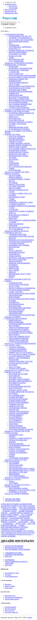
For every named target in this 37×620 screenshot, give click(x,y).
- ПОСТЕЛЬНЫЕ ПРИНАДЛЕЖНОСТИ (16, 515)
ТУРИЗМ (12, 454)
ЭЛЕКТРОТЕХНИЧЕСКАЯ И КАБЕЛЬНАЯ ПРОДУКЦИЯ (19, 328)
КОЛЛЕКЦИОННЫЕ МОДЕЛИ (20, 386)
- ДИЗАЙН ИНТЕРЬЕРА (26, 509)
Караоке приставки (15, 56)
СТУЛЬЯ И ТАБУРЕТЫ (17, 204)
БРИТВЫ (12, 275)
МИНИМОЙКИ (14, 474)
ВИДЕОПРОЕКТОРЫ (16, 59)
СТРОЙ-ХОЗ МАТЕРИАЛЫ (18, 342)
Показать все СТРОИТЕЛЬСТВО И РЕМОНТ (20, 343)
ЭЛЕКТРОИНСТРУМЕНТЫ (18, 340)
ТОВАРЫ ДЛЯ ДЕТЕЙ (13, 372)
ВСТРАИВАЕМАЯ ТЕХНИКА (19, 129)
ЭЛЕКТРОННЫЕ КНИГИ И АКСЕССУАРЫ (18, 83)
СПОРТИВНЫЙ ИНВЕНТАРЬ (19, 445)
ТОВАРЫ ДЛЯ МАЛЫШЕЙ (18, 413)
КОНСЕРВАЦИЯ (15, 170)
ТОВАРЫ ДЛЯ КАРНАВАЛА (19, 411)
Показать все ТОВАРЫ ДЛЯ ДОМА (17, 172)
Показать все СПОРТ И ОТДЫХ (16, 460)
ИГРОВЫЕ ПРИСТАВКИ (17, 90)
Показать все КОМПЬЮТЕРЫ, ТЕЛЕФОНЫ (20, 109)
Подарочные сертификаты (13, 597)
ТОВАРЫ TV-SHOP (15, 141)
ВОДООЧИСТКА (15, 118)
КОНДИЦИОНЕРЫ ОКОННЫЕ (20, 308)
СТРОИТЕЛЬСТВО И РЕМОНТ (16, 318)
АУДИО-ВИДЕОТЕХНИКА (14, 34)
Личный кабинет (10, 607)
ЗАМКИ (11, 168)
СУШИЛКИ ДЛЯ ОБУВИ (17, 234)
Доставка (8, 575)
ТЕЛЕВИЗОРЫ (14, 45)
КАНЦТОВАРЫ (14, 385)
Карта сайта (9, 588)
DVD (10, 43)
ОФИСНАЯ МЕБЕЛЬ (16, 224)
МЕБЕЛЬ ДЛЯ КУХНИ (17, 184)
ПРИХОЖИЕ (13, 225)
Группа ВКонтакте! (11, 576)
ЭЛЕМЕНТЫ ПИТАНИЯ (17, 427)
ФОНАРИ (12, 442)
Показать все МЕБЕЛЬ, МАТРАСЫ (17, 231)
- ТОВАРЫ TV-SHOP (8, 511)
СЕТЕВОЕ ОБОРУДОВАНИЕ (19, 108)
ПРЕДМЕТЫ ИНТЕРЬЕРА (14, 548)
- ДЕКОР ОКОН (20, 523)
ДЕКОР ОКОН (14, 165)
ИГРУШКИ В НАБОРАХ (17, 383)
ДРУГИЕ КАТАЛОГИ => (13, 479)
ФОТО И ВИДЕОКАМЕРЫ (18, 102)
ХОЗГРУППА (13, 424)
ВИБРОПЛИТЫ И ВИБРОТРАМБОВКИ (16, 321)
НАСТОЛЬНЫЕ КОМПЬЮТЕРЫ (20, 104)
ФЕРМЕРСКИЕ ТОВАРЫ (17, 150)
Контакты (8, 584)
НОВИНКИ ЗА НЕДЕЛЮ (17, 492)
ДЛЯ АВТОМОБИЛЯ (12, 461)
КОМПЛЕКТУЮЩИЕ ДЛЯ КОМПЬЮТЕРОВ (18, 80)
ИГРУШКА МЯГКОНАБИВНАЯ (20, 381)
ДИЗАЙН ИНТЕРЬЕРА (17, 140)
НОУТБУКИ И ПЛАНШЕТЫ (19, 97)
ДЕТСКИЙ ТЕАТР (15, 377)
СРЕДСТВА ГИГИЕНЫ (17, 136)
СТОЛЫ (11, 192)
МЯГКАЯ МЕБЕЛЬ (15, 177)
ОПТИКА (12, 436)
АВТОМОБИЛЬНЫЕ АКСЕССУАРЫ (21, 470)
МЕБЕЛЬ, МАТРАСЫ (12, 174)
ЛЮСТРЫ (8, 565)
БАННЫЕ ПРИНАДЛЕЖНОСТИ (20, 145)
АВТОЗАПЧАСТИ (15, 467)
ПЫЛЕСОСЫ (13, 116)
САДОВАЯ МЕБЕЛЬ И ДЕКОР (19, 356)
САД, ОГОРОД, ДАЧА (12, 345)
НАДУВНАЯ (13, 393)
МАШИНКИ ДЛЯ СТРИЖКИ (19, 245)
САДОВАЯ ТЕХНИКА (17, 347)
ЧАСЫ (11, 161)
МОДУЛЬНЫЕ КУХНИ (17, 197)
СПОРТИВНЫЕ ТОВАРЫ (18, 408)
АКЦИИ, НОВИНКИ (12, 486)
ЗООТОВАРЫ (13, 159)
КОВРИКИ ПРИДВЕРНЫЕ (14, 554)
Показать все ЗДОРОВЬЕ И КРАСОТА (18, 279)
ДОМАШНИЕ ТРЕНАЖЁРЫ (19, 458)
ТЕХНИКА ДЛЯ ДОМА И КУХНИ (17, 111)
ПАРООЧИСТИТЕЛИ (16, 120)
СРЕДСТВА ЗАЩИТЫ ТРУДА (19, 336)
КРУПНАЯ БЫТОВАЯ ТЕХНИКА (21, 122)
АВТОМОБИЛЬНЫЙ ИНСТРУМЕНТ (22, 468)
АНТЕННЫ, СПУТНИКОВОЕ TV (20, 38)
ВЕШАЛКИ (13, 218)
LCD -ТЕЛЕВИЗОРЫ (16, 61)
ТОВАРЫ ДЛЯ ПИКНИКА (18, 452)
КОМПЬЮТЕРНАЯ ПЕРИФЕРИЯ (20, 91)
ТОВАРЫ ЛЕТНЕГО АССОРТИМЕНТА (16, 419)
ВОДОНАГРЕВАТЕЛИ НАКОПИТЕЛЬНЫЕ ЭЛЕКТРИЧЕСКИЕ (17, 311)
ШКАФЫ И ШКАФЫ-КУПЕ (18, 190)
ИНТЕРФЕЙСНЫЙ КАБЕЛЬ (19, 41)
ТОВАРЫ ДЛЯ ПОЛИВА (17, 368)
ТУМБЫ (11, 199)
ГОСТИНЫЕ (13, 183)
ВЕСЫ (11, 249)
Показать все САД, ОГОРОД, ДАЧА (17, 370)
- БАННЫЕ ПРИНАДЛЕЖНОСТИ (20, 513)
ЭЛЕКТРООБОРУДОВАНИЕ (19, 338)
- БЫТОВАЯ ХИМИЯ (9, 509)
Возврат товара (10, 586)
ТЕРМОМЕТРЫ (14, 254)
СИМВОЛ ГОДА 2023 (16, 406)
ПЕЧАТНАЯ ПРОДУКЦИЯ (18, 399)
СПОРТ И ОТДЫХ (11, 433)
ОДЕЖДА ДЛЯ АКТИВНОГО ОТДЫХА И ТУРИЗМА (19, 450)
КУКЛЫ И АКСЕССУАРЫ (18, 390)
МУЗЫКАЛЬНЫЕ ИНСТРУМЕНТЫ (21, 50)
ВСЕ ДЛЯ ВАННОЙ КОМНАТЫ (20, 166)
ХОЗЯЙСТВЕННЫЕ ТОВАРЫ (19, 143)
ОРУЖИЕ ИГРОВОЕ (16, 397)
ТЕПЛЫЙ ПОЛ (14, 302)
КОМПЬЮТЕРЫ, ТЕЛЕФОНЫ (15, 65)
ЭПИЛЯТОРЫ (14, 267)
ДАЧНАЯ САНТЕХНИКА (18, 349)
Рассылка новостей (11, 612)
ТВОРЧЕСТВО (14, 410)
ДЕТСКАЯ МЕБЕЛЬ (16, 229)
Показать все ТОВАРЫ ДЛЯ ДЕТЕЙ (17, 431)
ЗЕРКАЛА (12, 213)
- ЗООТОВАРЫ (22, 522)
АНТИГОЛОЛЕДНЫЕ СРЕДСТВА (21, 361)
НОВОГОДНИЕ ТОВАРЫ (18, 147)
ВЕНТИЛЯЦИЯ (14, 297)
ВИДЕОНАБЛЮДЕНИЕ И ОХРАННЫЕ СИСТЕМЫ (18, 53)
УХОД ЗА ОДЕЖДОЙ (16, 115)
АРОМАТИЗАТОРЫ (16, 465)
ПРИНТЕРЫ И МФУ (16, 95)
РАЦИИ (11, 456)
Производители (10, 595)
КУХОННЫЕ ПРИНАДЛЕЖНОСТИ (21, 113)
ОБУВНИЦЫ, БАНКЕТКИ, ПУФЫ (21, 202)
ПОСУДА (12, 125)
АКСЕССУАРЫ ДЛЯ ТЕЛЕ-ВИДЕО (21, 40)
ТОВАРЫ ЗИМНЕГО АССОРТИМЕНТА (16, 416)
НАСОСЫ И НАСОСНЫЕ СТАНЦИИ (22, 354)
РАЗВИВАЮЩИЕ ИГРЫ (17, 401)
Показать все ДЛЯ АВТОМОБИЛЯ (17, 477)
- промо (29, 617)
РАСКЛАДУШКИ (15, 175)
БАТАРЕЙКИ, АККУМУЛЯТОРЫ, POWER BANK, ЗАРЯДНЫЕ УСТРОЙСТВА (21, 70)
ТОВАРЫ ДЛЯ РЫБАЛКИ (18, 440)
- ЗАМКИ (20, 525)
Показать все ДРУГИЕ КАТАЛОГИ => (18, 485)
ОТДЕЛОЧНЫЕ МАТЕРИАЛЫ (19, 331)
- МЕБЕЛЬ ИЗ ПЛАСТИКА (16, 519)
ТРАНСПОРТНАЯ (15, 422)
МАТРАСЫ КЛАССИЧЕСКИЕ (19, 227)
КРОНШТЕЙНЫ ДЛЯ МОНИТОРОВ (22, 86)
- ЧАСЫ (31, 522)
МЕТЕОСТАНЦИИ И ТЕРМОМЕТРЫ (22, 288)
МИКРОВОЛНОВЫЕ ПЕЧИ (18, 127)
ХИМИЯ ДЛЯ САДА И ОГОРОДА (21, 352)
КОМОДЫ (12, 200)
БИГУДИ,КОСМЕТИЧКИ (17, 259)
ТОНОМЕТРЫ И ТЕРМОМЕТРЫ (20, 242)
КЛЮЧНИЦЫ (9, 560)
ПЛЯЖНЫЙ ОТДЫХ (16, 435)
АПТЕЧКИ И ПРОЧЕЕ (16, 243)
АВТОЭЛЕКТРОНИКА (17, 476)
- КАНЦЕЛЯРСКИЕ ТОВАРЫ (19, 518)
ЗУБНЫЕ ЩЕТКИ (15, 256)
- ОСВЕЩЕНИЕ (7, 523)
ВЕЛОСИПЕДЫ (14, 376)
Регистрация (13, 6)
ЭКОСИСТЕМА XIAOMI (17, 106)
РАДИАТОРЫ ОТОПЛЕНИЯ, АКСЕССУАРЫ (19, 285)
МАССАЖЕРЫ (14, 270)
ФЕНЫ (11, 277)
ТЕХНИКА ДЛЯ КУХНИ (17, 124)
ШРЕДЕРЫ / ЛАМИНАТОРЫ (19, 99)
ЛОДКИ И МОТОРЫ (16, 443)
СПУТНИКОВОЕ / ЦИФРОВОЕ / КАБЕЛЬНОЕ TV (20, 48)
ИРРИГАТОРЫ (14, 268)
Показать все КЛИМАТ (13, 317)
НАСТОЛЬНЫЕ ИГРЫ (16, 395)
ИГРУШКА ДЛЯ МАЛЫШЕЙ (19, 379)
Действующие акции (12, 599)
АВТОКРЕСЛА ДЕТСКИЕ (18, 472)
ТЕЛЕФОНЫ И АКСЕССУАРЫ (19, 88)
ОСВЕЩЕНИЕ (14, 163)
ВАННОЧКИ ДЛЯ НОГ (17, 252)
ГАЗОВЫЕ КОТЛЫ (15, 283)
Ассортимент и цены (12, 573)
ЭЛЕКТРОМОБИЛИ (16, 426)
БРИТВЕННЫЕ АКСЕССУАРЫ (20, 274)
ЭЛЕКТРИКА (13, 483)
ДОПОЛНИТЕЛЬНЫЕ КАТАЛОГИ (21, 429)
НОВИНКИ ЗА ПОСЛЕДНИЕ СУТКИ (22, 490)
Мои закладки (9, 610)
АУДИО (11, 57)
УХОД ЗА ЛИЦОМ (15, 250)
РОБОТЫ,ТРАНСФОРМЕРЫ (19, 402)
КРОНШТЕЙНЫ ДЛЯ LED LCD (20, 36)
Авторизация (13, 8)
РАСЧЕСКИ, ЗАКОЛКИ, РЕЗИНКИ (21, 258)
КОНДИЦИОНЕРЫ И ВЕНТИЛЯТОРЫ (16, 305)
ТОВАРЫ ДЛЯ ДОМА (12, 134)
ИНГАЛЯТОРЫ (14, 247)
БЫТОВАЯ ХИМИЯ (16, 138)
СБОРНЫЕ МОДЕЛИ (16, 404)
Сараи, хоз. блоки (15, 367)
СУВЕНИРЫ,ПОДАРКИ (13, 553)
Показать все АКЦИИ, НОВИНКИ (17, 494)
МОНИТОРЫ (13, 66)
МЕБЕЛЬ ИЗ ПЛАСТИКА (18, 154)
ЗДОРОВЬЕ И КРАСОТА (13, 233)
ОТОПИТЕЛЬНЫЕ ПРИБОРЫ (19, 290)
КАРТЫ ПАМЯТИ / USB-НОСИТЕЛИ (22, 77)
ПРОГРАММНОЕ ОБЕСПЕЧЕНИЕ (21, 100)
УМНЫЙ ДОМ (14, 93)
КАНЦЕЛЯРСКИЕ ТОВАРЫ (19, 152)
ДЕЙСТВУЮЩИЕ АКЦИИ (18, 488)
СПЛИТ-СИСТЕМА (16, 292)
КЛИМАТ (8, 281)
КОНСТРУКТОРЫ (15, 388)
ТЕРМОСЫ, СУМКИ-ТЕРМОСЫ (20, 438)
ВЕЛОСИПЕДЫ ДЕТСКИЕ (18, 374)
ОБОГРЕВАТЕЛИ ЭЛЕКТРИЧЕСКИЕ (22, 315)
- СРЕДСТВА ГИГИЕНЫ (26, 507)
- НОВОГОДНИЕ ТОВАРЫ (18, 514)
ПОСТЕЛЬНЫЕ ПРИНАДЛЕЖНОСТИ (22, 149)
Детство (11, 481)
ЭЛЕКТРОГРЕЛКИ (15, 261)
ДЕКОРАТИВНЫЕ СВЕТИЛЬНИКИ (17, 549)
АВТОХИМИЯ (14, 463)
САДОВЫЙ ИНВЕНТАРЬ (18, 351)
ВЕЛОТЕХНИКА (15, 447)
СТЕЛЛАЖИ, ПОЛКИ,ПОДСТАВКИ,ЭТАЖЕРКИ (21, 210)
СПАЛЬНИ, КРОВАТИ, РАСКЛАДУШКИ (17, 187)
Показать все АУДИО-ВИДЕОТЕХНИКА (19, 63)
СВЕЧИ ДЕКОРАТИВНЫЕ (14, 546)
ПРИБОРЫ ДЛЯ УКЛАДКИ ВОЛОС (21, 240)
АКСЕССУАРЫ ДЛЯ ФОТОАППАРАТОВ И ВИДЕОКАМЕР (22, 74)
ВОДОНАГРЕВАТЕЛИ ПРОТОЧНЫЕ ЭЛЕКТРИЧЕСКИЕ (22, 294)
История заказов (10, 609)
